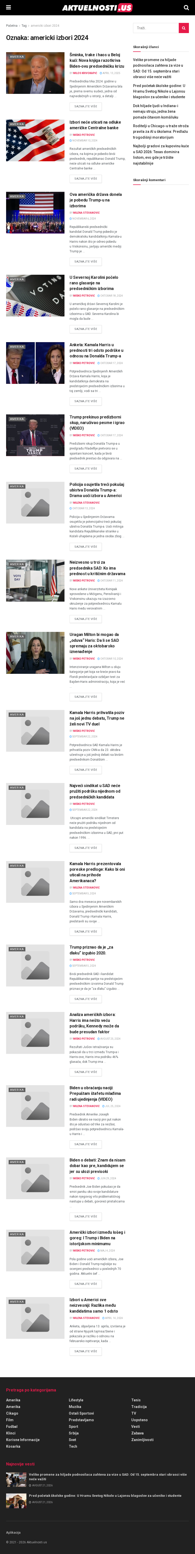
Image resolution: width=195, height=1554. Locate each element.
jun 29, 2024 (108, 1178)
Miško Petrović (84, 135)
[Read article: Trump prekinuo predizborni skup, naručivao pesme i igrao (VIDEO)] (35, 435)
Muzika (75, 1407)
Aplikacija (13, 1532)
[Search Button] (186, 7)
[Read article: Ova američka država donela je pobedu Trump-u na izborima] (35, 213)
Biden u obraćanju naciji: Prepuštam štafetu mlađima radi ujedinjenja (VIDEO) (95, 1093)
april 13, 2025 (111, 73)
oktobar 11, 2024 (111, 580)
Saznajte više (88, 106)
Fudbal (12, 1427)
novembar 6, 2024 (84, 218)
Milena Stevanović (86, 212)
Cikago (12, 1413)
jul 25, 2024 (113, 1106)
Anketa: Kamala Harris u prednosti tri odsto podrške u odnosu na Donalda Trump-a (96, 350)
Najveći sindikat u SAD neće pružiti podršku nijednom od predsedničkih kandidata (95, 791)
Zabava (137, 1433)
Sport (73, 1427)
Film (9, 1420)
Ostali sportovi (81, 1413)
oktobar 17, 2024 (111, 363)
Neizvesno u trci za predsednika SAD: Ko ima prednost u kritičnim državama (97, 568)
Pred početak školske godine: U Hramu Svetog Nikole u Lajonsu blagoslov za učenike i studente (159, 91)
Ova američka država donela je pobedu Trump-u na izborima (96, 200)
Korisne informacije (23, 1440)
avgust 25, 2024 (110, 1038)
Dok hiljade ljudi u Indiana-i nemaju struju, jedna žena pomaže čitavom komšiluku (155, 111)
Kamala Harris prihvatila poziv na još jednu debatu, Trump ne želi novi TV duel (97, 718)
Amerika (17, 57)
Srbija (74, 1433)
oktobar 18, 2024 (111, 295)
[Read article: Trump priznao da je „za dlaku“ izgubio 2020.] (35, 965)
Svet (72, 1440)
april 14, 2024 (114, 1318)
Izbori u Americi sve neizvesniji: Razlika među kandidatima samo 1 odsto (94, 1305)
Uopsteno (139, 1420)
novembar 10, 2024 (85, 140)
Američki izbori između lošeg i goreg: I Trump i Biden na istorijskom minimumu (97, 1238)
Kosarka (13, 1446)
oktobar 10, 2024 (111, 658)
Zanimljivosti (142, 1440)
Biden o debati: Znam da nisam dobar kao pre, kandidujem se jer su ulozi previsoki (97, 1166)
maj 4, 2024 (107, 1250)
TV (133, 1413)
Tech (73, 1446)
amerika (13, 1407)
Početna (12, 25)
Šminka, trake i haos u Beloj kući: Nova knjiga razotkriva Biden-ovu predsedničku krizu (97, 60)
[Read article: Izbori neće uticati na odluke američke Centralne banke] (35, 140)
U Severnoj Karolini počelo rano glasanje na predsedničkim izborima (94, 283)
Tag (24, 25)
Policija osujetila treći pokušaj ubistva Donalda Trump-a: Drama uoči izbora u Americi (97, 490)
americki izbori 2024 (45, 25)
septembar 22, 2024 (85, 736)
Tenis (136, 1400)
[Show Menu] (8, 7)
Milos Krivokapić (85, 73)
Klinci (10, 1433)
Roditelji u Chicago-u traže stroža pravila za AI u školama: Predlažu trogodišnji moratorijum (161, 131)
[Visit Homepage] (97, 7)
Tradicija (139, 1407)
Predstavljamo (81, 1420)
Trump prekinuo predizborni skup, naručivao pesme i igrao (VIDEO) (97, 423)
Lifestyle (76, 1400)
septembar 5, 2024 (84, 893)
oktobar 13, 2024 (83, 508)
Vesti (135, 1427)
